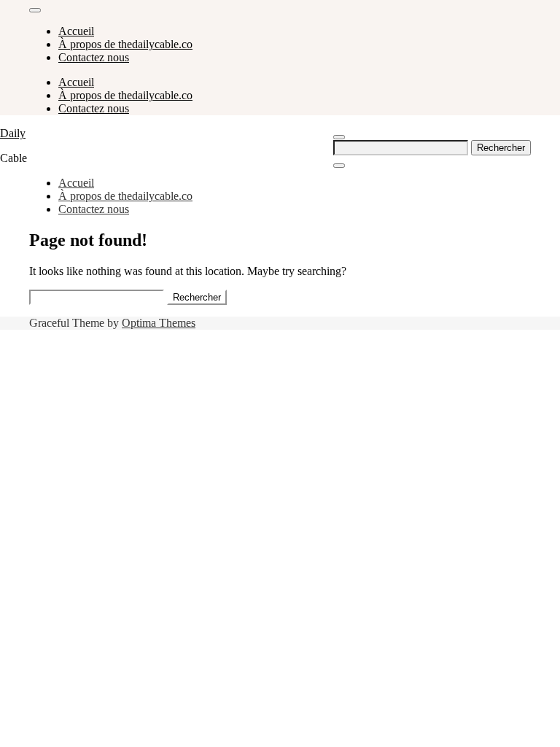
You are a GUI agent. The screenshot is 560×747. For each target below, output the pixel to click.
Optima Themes (158, 323)
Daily (13, 133)
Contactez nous (93, 57)
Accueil (76, 31)
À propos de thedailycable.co (125, 44)
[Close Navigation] (339, 165)
